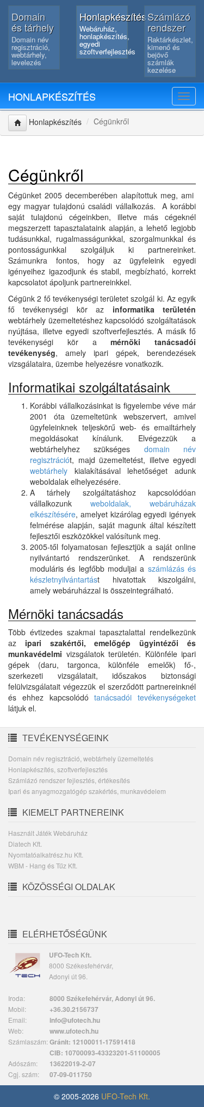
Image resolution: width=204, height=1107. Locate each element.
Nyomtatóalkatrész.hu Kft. (45, 854)
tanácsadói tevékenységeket (145, 697)
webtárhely (48, 470)
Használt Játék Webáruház (48, 832)
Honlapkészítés (52, 96)
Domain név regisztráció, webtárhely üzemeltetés (80, 758)
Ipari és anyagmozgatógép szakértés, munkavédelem (87, 791)
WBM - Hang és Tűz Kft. (42, 865)
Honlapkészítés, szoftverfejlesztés (58, 769)
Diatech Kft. (25, 843)
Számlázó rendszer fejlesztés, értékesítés (69, 780)
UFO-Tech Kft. (125, 1096)
